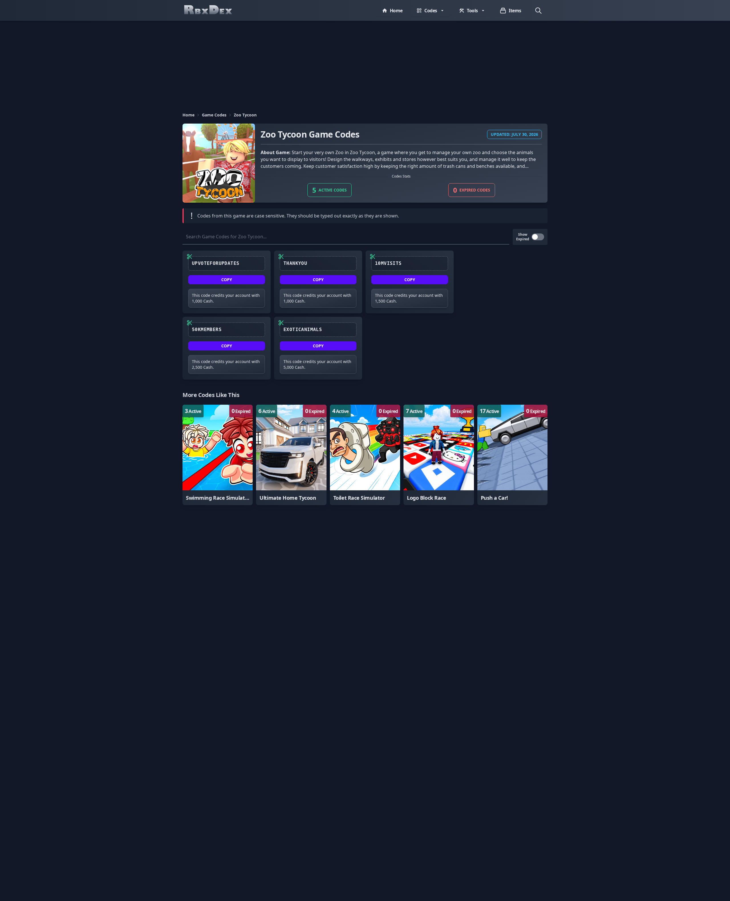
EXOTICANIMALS (302, 329)
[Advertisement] (365, 64)
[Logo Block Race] (438, 455)
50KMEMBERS (207, 329)
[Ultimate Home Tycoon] (291, 455)
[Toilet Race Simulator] (365, 455)
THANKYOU (295, 263)
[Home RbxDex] (213, 10)
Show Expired (522, 236)
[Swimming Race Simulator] (217, 455)
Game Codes (214, 115)
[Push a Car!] (512, 455)
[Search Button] (538, 10)
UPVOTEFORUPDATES (215, 263)
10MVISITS (388, 263)
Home (188, 115)
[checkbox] (538, 236)
